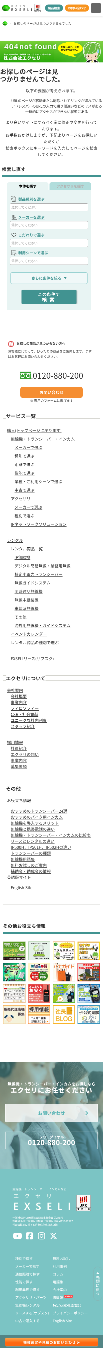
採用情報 (15, 742)
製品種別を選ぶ (31, 199)
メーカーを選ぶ (31, 217)
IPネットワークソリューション (38, 524)
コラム (58, 1274)
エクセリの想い (25, 754)
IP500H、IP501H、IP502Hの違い (41, 847)
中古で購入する (27, 1320)
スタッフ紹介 (23, 726)
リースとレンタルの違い (32, 841)
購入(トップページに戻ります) (34, 430)
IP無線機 (22, 557)
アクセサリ (20, 498)
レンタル (15, 540)
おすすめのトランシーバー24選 (39, 811)
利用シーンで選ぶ (33, 252)
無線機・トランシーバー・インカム (43, 439)
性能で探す (24, 1281)
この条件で (49, 297)
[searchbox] (50, 207)
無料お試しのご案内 (29, 865)
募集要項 (19, 766)
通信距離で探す (27, 1274)
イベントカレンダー (29, 634)
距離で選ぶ (24, 464)
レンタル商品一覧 (27, 549)
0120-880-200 (58, 375)
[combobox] (49, 207)
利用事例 (60, 1266)
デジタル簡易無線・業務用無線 (42, 566)
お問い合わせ (77, 8)
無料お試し (61, 1258)
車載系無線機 (26, 608)
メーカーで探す (27, 1266)
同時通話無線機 (28, 591)
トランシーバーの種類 (31, 853)
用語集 (58, 1281)
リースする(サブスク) (32, 1312)
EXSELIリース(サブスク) (32, 658)
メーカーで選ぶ (28, 447)
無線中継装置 (26, 600)
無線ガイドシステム (32, 583)
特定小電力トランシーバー (38, 574)
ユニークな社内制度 (29, 720)
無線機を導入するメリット (35, 823)
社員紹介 (19, 748)
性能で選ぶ (24, 473)
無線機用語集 (23, 859)
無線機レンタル (27, 1305)
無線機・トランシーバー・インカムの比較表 (51, 835)
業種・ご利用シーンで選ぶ (38, 481)
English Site (21, 887)
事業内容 (19, 702)
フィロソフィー (25, 708)
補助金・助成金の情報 (31, 871)
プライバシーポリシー (70, 1312)
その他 (20, 617)
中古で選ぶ (24, 490)
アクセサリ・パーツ (30, 1297)
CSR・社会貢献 (24, 714)
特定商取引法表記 (67, 1305)
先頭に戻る (98, 1285)
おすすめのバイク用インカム (37, 817)
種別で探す (24, 1258)
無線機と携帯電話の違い (33, 829)
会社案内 (15, 690)
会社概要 (19, 696)
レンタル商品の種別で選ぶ (35, 642)
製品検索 (54, 8)
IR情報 (58, 1297)
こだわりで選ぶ (31, 234)
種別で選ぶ (24, 456)
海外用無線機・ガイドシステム (42, 625)
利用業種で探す (27, 1289)
